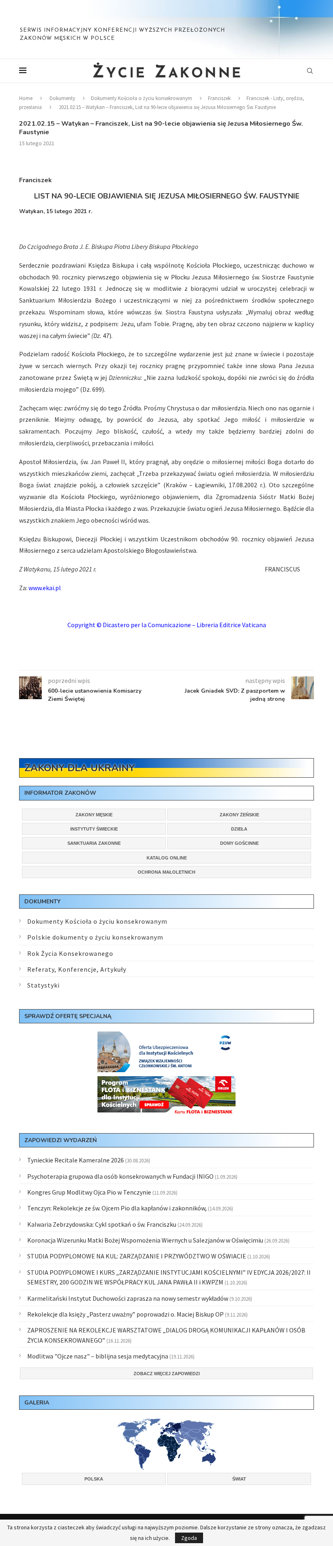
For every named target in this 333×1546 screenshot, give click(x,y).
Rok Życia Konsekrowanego (70, 953)
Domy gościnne (239, 843)
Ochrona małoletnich (166, 872)
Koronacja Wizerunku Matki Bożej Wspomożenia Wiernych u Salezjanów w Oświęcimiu (145, 1240)
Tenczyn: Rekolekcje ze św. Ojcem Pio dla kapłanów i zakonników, (117, 1208)
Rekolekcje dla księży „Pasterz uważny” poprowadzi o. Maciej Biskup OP (125, 1314)
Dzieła (239, 828)
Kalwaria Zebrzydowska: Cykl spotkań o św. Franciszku (101, 1224)
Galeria (36, 1402)
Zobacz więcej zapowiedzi (167, 1373)
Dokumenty (62, 98)
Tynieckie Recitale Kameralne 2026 (75, 1160)
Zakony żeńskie (239, 814)
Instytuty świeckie (94, 828)
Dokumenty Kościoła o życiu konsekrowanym (141, 98)
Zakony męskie (94, 814)
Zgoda (189, 1538)
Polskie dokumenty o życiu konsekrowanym (95, 937)
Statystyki (43, 985)
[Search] (310, 71)
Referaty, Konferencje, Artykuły (76, 969)
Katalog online (167, 857)
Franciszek (219, 98)
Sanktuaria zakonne (94, 843)
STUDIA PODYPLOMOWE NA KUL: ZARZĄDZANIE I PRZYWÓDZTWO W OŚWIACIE (136, 1256)
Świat (239, 1478)
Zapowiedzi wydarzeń (60, 1140)
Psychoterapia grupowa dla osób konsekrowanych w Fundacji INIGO (120, 1176)
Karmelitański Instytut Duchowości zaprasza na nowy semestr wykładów (127, 1298)
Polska (93, 1478)
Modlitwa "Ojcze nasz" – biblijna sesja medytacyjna (97, 1356)
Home (25, 98)
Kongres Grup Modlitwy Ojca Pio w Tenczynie (89, 1192)
